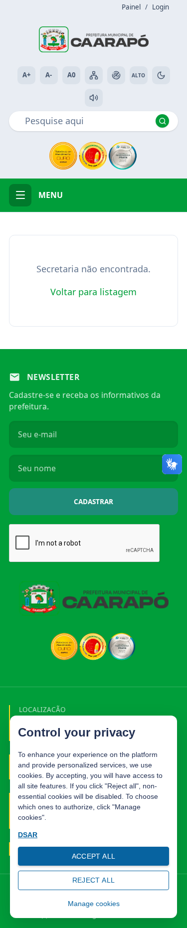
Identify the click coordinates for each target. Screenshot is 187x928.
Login (160, 6)
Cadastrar (93, 501)
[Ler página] (94, 98)
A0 (71, 74)
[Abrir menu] (20, 195)
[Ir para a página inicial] (94, 39)
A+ (26, 74)
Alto (138, 75)
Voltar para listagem (93, 292)
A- (48, 74)
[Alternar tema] (161, 75)
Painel (131, 6)
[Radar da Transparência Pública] (116, 75)
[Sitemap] (94, 75)
